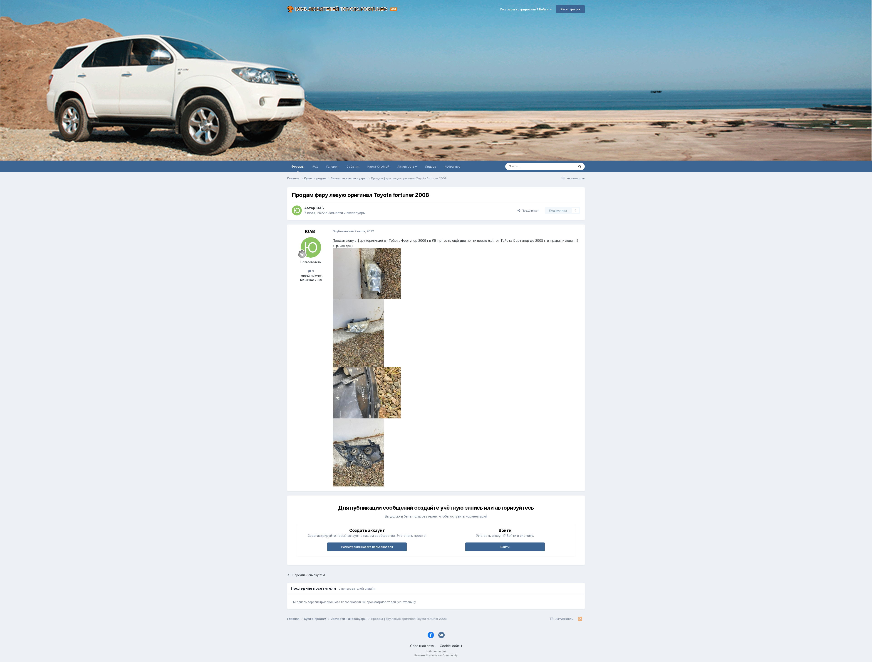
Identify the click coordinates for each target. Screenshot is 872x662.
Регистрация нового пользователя (367, 547)
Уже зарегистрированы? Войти (525, 9)
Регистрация (570, 9)
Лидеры (430, 166)
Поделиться (529, 210)
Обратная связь (423, 646)
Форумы (297, 166)
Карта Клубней (378, 166)
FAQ (315, 166)
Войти (505, 547)
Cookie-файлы (451, 646)
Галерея (332, 166)
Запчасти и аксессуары (346, 213)
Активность (406, 166)
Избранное (453, 166)
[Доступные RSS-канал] (580, 619)
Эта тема (563, 166)
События (353, 166)
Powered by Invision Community (436, 655)
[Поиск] (580, 166)
